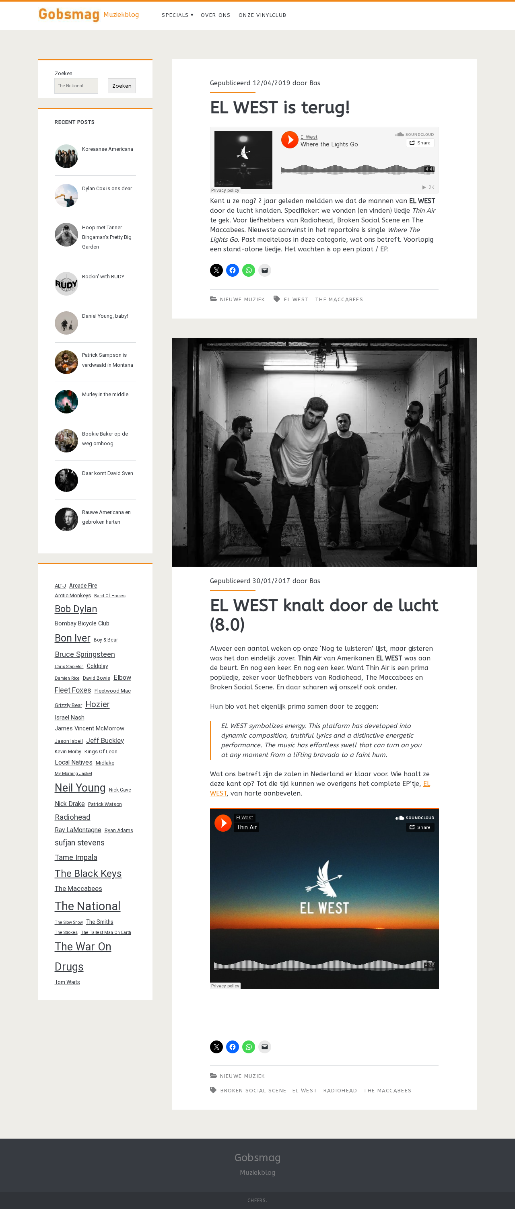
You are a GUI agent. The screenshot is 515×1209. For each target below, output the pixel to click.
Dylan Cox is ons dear (107, 188)
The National (88, 906)
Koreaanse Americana (107, 149)
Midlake (105, 763)
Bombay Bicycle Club (82, 623)
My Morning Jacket (73, 773)
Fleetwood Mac (113, 691)
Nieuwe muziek (242, 299)
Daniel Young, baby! (105, 316)
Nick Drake (70, 804)
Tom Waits (67, 982)
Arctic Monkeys (73, 595)
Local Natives (74, 762)
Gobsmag (258, 1157)
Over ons (216, 15)
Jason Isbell (69, 741)
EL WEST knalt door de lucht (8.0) (324, 452)
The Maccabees (339, 299)
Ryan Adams (119, 830)
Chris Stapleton (69, 666)
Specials (175, 15)
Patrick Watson (105, 804)
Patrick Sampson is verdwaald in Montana (107, 360)
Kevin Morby (68, 752)
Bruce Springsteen (85, 654)
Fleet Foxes (73, 690)
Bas (314, 83)
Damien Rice (67, 678)
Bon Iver (73, 638)
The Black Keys (88, 873)
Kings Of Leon (100, 751)
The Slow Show (69, 922)
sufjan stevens (80, 842)
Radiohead (340, 1091)
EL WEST (296, 299)
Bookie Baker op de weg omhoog (105, 438)
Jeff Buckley (105, 740)
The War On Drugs (83, 956)
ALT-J (60, 586)
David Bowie (96, 678)
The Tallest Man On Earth (106, 932)
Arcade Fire (83, 585)
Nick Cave (120, 790)
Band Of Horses (110, 595)
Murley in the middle (105, 394)
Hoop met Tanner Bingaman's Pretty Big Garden (107, 237)
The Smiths (99, 922)
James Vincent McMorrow (89, 728)
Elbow (122, 677)
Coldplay (97, 666)
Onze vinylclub (262, 15)
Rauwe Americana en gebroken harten (106, 517)
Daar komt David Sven (107, 473)
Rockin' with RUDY (103, 276)
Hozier (97, 704)
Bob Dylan (76, 609)
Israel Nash (69, 717)
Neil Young (80, 787)
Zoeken (63, 73)
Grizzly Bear (68, 705)
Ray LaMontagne (78, 830)
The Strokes (66, 932)
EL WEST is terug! (280, 107)
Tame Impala (76, 857)
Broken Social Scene (253, 1091)
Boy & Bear (106, 640)
